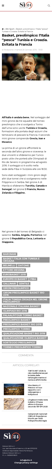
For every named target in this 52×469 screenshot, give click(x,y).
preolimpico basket (16, 320)
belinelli (9, 265)
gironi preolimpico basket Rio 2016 (23, 293)
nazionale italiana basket (21, 306)
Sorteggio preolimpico (19, 342)
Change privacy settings (26, 463)
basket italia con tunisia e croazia (21, 259)
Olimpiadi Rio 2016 (15, 310)
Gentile (24, 283)
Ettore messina (14, 270)
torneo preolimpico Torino (22, 347)
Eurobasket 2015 (14, 274)
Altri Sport (9, 29)
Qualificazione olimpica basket (25, 338)
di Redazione (7, 50)
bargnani (9, 254)
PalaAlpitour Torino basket (23, 315)
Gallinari (9, 283)
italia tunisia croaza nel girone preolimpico (25, 300)
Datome (23, 265)
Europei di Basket (15, 279)
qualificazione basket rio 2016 (24, 333)
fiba (33, 279)
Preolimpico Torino (16, 329)
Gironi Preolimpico (16, 288)
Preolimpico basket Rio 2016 (22, 324)
